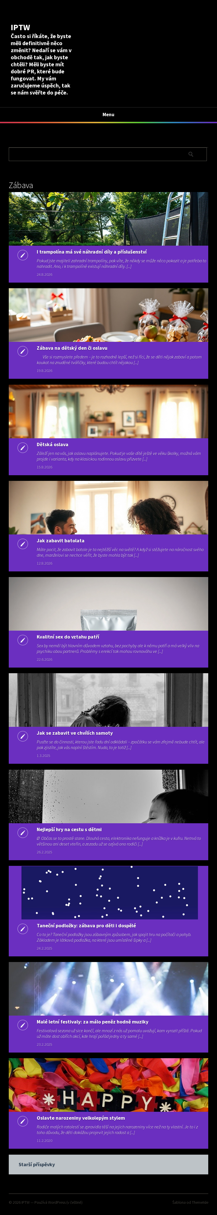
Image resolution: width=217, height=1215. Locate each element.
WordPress (57, 1202)
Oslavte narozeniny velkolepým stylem (81, 1118)
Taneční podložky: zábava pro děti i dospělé (86, 925)
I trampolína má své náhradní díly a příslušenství (92, 251)
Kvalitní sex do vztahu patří (68, 636)
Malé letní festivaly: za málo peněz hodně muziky (92, 1021)
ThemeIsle (200, 1202)
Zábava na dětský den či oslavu (72, 348)
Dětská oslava (52, 444)
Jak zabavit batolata (60, 540)
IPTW (20, 27)
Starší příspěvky (37, 1164)
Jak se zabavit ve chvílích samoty (75, 733)
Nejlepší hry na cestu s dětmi (69, 829)
